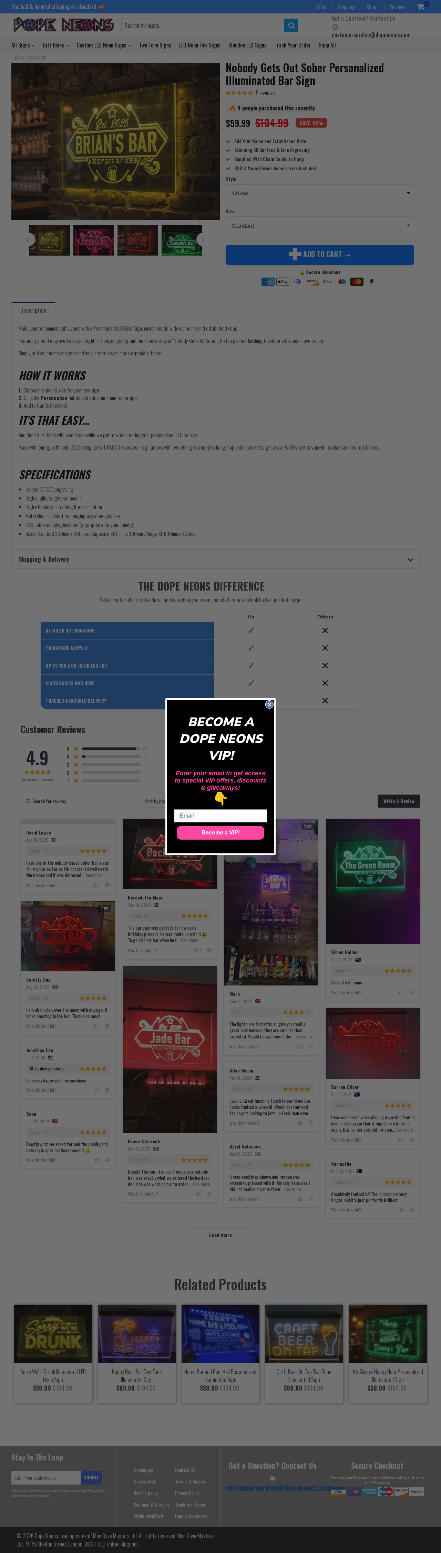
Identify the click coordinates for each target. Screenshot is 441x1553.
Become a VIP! (221, 832)
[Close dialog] (269, 704)
